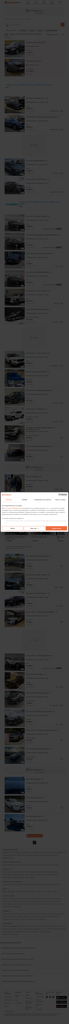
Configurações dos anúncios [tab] (42, 499)
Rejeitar (12, 528)
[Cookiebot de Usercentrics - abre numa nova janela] (59, 495)
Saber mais (33, 528)
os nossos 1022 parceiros (14, 508)
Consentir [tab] (9, 499)
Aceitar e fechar (56, 528)
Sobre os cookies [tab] (60, 499)
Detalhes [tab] (24, 499)
